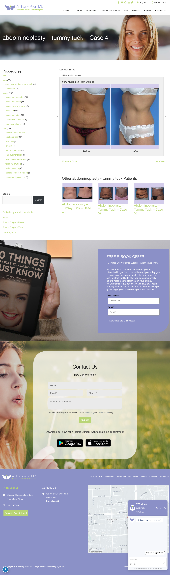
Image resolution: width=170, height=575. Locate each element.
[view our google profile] (128, 2)
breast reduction (12, 115)
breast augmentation (14, 97)
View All (6, 75)
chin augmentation (13, 155)
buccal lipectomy (13, 150)
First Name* (113, 296)
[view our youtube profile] (122, 2)
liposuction (10, 88)
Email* (111, 307)
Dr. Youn (93, 476)
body (4, 80)
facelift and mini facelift (16, 159)
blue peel (9, 141)
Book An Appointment (16, 513)
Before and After (123, 476)
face (4, 128)
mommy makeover (13, 124)
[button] (70, 11)
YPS (100, 476)
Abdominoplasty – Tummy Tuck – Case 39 (112, 209)
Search (6, 193)
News (5, 217)
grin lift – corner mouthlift (16, 173)
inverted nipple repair (14, 119)
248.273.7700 (160, 2)
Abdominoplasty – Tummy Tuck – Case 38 (148, 209)
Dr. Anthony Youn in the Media (17, 212)
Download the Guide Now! (122, 320)
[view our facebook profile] (118, 2)
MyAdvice (60, 567)
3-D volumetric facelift (15, 132)
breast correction (13, 101)
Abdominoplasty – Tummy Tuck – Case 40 (76, 208)
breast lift (9, 110)
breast (5, 93)
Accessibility (127, 567)
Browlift (8, 146)
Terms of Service (103, 413)
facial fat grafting (13, 164)
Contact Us (164, 476)
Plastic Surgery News (13, 222)
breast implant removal (15, 106)
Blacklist (153, 476)
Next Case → (160, 161)
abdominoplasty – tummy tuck (18, 84)
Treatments (109, 476)
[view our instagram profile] (125, 2)
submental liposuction (15, 177)
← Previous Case (68, 161)
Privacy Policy (89, 413)
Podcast (143, 476)
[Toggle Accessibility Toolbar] (5, 570)
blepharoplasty (12, 137)
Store (135, 476)
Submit (85, 419)
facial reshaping (12, 168)
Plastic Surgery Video (13, 227)
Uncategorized (9, 232)
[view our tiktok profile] (132, 2)
